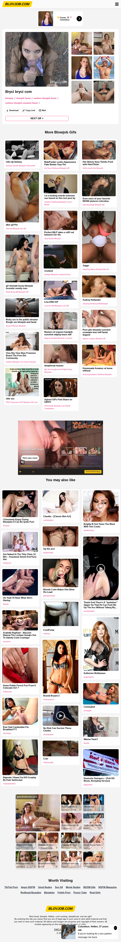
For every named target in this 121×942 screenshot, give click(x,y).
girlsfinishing (89, 530)
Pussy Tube (80, 892)
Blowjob (9, 98)
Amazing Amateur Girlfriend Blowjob (97, 374)
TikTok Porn (11, 887)
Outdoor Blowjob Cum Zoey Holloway (21, 362)
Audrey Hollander (92, 300)
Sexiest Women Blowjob (15, 326)
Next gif (37, 118)
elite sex (10, 398)
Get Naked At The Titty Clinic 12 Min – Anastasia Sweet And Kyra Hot (19, 557)
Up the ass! (49, 549)
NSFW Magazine (107, 887)
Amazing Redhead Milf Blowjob (95, 304)
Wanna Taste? (91, 739)
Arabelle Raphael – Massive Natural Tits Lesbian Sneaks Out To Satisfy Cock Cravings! (19, 635)
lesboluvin (7, 563)
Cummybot (89, 707)
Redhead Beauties (31, 892)
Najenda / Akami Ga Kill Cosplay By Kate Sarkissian (19, 778)
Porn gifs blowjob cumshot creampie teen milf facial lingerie (97, 332)
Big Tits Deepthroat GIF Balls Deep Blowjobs (58, 370)
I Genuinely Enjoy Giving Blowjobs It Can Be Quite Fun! (18, 520)
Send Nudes (45, 887)
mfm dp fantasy (14, 162)
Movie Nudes (73, 887)
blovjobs (6, 526)
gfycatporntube (49, 596)
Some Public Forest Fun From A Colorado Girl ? (19, 686)
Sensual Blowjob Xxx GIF (16, 228)
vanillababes (48, 520)
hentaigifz (87, 711)
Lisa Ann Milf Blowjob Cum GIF (56, 306)
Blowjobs (49, 892)
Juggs (86, 265)
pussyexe (7, 641)
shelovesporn (48, 700)
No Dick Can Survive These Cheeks (57, 729)
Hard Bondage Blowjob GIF (94, 205)
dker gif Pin (12, 225)
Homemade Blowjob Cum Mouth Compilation (57, 407)
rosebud (48, 271)
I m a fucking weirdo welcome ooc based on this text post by (59, 197)
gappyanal (88, 785)
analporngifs (48, 553)
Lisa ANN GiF (51, 302)
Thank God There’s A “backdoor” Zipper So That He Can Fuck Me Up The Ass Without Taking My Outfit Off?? (101, 605)
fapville (6, 604)
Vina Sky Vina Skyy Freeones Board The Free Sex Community (21, 355)
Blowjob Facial (23, 98)
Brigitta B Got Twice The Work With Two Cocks (99, 525)
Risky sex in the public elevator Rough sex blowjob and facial (22, 320)
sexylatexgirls (89, 611)
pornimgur (7, 733)
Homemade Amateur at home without (97, 369)
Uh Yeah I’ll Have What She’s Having (17, 599)
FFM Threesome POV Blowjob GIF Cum (22, 402)
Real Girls (95, 892)
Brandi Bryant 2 (51, 696)
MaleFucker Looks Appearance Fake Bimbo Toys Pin (60, 163)
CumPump (48, 630)
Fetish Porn (64, 892)
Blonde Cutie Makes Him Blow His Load (59, 590)
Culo (45, 758)
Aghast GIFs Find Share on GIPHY (58, 400)
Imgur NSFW (28, 887)
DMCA (57, 929)
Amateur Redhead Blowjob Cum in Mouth (58, 203)
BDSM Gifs (89, 887)
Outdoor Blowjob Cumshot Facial (21, 103)
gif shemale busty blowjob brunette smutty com (19, 287)
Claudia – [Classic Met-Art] (57, 516)
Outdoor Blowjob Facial (44, 98)
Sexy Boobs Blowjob (52, 239)
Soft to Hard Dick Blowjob (93, 168)
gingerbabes (89, 677)
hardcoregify (48, 762)
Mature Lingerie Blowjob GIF (94, 339)
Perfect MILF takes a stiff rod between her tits (59, 233)
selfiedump (7, 692)
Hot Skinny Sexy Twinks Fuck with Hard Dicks (98, 163)
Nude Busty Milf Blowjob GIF (17, 292)
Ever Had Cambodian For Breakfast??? (16, 728)
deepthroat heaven (53, 365)
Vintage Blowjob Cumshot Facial (57, 275)
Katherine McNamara (94, 673)
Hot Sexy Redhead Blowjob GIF (57, 168)
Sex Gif (59, 887)
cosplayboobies (9, 784)
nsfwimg (46, 634)
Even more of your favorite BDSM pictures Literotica (96, 199)
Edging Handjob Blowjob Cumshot (58, 338)
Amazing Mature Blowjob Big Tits (96, 269)
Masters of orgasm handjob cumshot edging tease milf (58, 333)
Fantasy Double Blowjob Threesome (20, 166)
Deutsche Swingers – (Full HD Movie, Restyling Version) (99, 779)
